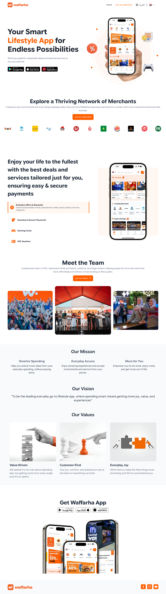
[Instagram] (149, 586)
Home (109, 5)
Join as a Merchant (123, 5)
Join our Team (81, 278)
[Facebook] (143, 586)
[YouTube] (155, 586)
